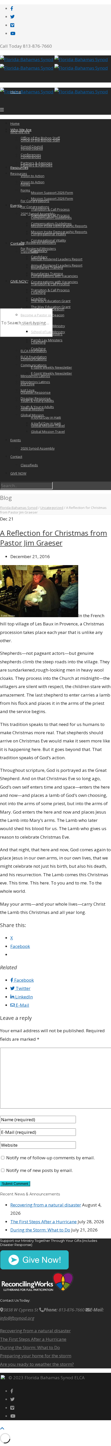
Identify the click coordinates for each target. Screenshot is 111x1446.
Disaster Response (36, 392)
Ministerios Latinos (35, 381)
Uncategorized (51, 507)
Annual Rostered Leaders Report (56, 259)
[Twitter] (12, 17)
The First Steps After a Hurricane (43, 1222)
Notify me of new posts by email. (39, 1170)
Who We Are (20, 132)
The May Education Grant (50, 301)
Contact (17, 243)
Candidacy (39, 251)
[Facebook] (11, 8)
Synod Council (32, 148)
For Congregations (35, 206)
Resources (19, 168)
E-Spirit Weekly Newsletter (51, 367)
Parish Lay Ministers (46, 340)
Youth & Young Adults (37, 406)
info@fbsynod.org (17, 1318)
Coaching (38, 298)
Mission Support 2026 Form (52, 192)
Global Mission (32, 415)
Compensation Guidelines (51, 223)
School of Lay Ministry (48, 331)
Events (15, 440)
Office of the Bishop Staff (40, 140)
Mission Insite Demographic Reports (59, 231)
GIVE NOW (19, 281)
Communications (34, 365)
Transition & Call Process (50, 215)
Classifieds (29, 251)
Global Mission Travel (48, 431)
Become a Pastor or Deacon (42, 315)
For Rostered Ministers (38, 248)
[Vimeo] (12, 25)
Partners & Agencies (36, 165)
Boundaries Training (47, 273)
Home (15, 123)
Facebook (23, 980)
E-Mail (22, 1005)
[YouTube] (12, 33)
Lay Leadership (33, 323)
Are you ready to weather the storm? (37, 1364)
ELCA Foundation (34, 356)
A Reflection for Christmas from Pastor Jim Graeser (53, 538)
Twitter (22, 988)
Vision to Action (32, 175)
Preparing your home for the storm (35, 1356)
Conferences (31, 157)
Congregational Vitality (48, 240)
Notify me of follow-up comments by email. (50, 1158)
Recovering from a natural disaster (45, 1205)
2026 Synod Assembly (38, 448)
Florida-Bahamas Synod (18, 507)
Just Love (28, 390)
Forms (25, 190)
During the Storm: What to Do (40, 1230)
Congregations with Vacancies (54, 281)
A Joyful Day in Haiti (46, 417)
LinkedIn (23, 997)
